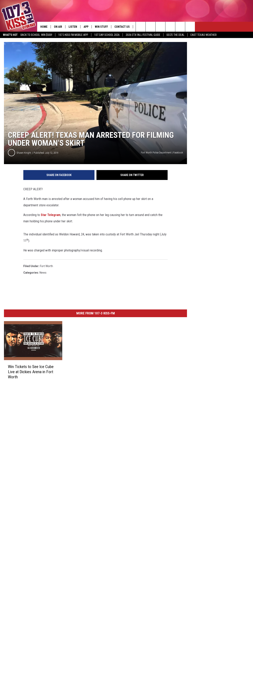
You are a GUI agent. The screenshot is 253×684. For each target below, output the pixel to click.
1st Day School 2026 (107, 34)
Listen (73, 26)
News (43, 272)
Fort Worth (46, 266)
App (86, 26)
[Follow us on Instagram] (170, 27)
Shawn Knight (24, 152)
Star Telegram (50, 215)
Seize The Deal (175, 34)
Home (43, 26)
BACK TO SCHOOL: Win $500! (36, 34)
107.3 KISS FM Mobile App (73, 34)
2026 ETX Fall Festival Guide (143, 34)
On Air (58, 26)
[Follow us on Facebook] (160, 27)
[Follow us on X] (180, 27)
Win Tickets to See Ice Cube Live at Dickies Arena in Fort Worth (31, 371)
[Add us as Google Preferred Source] (150, 27)
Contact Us (122, 26)
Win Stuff (101, 26)
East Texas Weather (204, 34)
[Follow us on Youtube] (190, 27)
